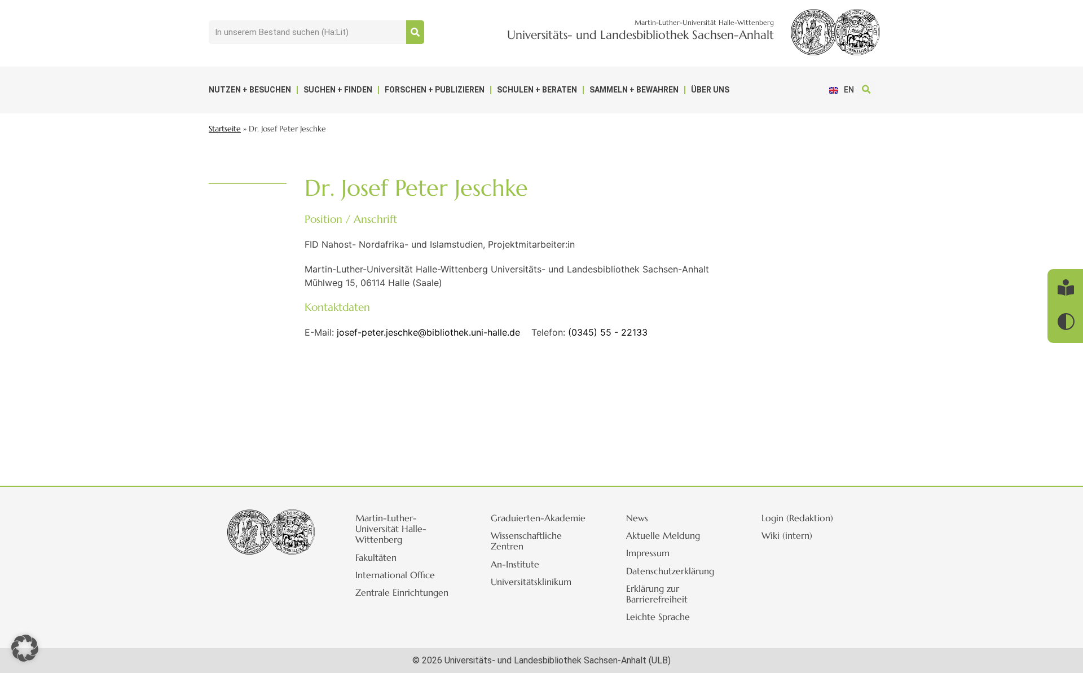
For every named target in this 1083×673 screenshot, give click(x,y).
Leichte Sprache (658, 616)
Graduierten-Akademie (538, 518)
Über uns (710, 89)
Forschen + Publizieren (435, 89)
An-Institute (515, 564)
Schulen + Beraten (537, 89)
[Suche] (415, 32)
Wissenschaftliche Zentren (526, 541)
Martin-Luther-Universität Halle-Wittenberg (390, 528)
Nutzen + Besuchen (250, 89)
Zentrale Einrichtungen (401, 592)
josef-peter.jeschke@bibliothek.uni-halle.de (428, 332)
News (637, 518)
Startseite (225, 129)
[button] (866, 90)
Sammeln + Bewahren (634, 89)
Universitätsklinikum (531, 581)
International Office (395, 574)
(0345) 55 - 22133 (608, 332)
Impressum (648, 552)
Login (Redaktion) (797, 518)
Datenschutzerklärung (670, 571)
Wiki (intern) (786, 535)
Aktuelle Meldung (663, 535)
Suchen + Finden (337, 89)
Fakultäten (376, 557)
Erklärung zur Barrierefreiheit (657, 594)
